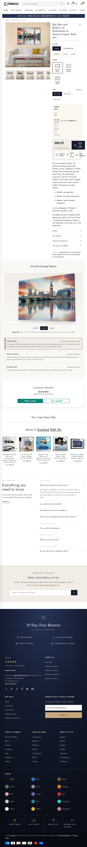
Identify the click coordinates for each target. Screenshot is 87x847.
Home (6, 10)
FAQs (7, 702)
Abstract (63, 737)
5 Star (56, 54)
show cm (79, 89)
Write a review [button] (30, 401)
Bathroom (35, 745)
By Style (73, 10)
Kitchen (35, 749)
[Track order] (68, 4)
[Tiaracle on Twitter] (27, 689)
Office (34, 757)
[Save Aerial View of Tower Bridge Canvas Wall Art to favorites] (31, 439)
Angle (44, 328)
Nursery (35, 761)
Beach (7, 741)
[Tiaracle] (11, 4)
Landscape (9, 749)
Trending (29, 10)
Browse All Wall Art (52, 674)
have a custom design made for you (46, 585)
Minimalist (63, 753)
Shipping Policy (10, 714)
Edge (52, 328)
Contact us (6, 501)
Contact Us (9, 706)
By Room (63, 10)
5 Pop (73, 54)
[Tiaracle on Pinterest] (22, 689)
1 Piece (56, 48)
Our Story (48, 662)
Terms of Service (51, 678)
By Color (52, 10)
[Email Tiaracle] (6, 689)
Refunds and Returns (12, 718)
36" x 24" (67, 94)
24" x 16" (57, 94)
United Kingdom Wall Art (60, 255)
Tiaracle (13, 835)
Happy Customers (51, 666)
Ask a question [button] (57, 401)
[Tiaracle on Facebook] (11, 689)
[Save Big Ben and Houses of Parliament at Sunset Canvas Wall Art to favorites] (80, 25)
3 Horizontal (68, 48)
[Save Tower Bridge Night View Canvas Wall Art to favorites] (65, 439)
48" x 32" (57, 99)
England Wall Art (18, 20)
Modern (62, 741)
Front (35, 328)
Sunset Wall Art (59, 257)
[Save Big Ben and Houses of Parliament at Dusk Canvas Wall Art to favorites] (48, 439)
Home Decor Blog (51, 670)
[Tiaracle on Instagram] (16, 689)
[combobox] (39, 3)
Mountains (8, 757)
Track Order (9, 710)
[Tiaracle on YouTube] (32, 689)
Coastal (62, 749)
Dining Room (37, 753)
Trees (7, 753)
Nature (7, 761)
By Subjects (41, 10)
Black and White (11, 737)
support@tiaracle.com (21, 675)
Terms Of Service (64, 835)
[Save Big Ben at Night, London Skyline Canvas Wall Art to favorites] (82, 439)
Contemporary (65, 757)
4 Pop (65, 54)
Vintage (62, 745)
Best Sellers (16, 10)
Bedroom (35, 741)
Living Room (36, 737)
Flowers (8, 745)
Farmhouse (63, 761)
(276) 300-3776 (10, 684)
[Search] (62, 3)
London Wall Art (76, 252)
